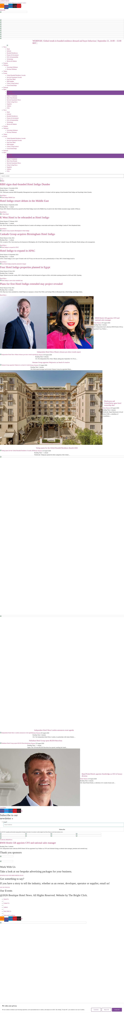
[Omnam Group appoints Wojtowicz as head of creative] (15, 365)
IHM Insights (10, 81)
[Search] (1, 179)
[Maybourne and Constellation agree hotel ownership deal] (51, 444)
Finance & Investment (12, 55)
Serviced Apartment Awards (14, 77)
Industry (9, 51)
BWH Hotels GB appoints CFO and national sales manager (28, 842)
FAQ (8, 108)
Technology (10, 59)
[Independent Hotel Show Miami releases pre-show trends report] (17, 354)
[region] (62, 1008)
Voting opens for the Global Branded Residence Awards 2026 (57, 448)
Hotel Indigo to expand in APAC (17, 250)
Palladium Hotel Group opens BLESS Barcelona (45, 741)
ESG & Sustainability (12, 57)
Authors (9, 106)
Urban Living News (12, 102)
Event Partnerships (12, 85)
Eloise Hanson (97, 323)
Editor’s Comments (12, 96)
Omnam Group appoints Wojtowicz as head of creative (51, 362)
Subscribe (2, 10)
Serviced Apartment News (14, 100)
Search (2, 173)
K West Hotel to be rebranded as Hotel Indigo (24, 217)
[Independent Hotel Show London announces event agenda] (16, 732)
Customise (96, 1009)
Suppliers (9, 104)
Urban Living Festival (12, 83)
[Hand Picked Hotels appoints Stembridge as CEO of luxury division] (40, 805)
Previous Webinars (12, 69)
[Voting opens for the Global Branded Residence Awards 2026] (17, 450)
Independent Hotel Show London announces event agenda (54, 730)
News (4, 47)
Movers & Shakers (12, 61)
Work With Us (11, 93)
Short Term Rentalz (12, 98)
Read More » (3, 195)
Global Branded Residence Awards (16, 75)
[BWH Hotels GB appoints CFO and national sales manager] (47, 348)
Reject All (106, 1009)
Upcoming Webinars (12, 67)
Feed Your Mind (11, 79)
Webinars (5, 65)
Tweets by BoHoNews (6, 839)
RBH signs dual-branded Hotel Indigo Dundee (25, 184)
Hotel (8, 49)
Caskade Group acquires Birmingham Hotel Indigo (27, 234)
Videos (5, 71)
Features (5, 63)
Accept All (116, 1009)
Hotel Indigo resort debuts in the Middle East (24, 200)
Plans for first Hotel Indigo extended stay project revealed (31, 283)
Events (5, 73)
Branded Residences (12, 53)
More (4, 89)
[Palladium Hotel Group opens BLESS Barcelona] (13, 743)
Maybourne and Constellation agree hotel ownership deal (112, 403)
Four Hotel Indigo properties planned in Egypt (25, 267)
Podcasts (5, 87)
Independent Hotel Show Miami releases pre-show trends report (15, 3)
